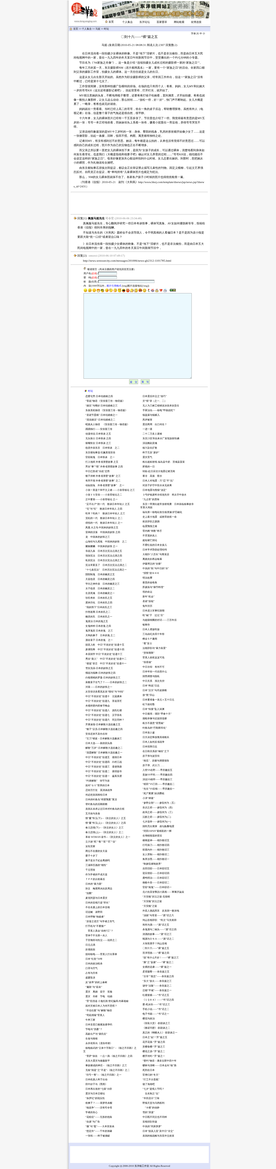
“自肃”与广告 (92, 1121)
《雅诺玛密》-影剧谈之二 (156, 1028)
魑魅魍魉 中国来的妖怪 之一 (101, 546)
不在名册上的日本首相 (97, 907)
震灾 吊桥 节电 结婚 (98, 996)
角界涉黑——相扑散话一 (156, 859)
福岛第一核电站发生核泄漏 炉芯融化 (162, 512)
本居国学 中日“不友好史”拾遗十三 (105, 654)
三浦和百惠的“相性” (96, 865)
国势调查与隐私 (151, 676)
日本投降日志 (150, 746)
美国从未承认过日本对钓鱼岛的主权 (104, 809)
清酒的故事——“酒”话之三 (157, 934)
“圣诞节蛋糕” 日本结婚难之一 (101, 415)
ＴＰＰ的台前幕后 (95, 879)
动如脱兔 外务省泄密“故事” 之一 (104, 485)
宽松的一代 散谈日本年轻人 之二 (104, 518)
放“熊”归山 (149, 695)
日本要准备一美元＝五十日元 (158, 699)
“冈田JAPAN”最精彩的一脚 (157, 831)
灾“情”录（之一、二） (155, 401)
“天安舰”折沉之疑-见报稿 (156, 896)
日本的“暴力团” (93, 884)
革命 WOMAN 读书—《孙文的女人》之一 (107, 837)
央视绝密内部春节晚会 (97, 705)
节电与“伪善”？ (93, 1029)
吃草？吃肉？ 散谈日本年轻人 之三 (105, 513)
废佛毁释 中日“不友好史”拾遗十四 (104, 649)
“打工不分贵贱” (151, 1079)
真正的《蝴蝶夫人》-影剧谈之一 (160, 1032)
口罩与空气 (91, 968)
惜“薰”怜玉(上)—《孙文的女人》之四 (105, 823)
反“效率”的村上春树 (96, 982)
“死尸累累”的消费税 (153, 793)
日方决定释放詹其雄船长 (156, 737)
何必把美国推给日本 (96, 795)
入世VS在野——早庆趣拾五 (157, 770)
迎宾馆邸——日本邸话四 (156, 873)
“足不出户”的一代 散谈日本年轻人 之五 (107, 504)
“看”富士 (147, 643)
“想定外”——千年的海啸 (98, 1131)
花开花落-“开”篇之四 (154, 1042)
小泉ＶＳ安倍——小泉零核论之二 (103, 494)
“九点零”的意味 (151, 499)
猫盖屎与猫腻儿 (151, 415)
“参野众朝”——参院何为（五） (159, 803)
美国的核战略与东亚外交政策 (158, 1135)
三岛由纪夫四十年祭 (153, 634)
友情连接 (196, 22)
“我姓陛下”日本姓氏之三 (98, 607)
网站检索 (179, 22)
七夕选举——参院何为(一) (157, 821)
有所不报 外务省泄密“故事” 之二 (103, 480)
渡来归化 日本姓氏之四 (98, 602)
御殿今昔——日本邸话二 (156, 882)
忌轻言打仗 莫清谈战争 (98, 790)
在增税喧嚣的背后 (152, 835)
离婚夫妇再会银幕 (152, 559)
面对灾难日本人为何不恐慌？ (101, 1006)
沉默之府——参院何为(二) (157, 817)
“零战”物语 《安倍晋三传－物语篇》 (105, 401)
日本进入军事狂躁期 (153, 610)
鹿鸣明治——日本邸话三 (156, 878)
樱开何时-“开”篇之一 (154, 1056)
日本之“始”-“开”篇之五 (155, 1037)
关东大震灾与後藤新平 (97, 1060)
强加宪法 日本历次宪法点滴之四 (103, 555)
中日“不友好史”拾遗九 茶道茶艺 (103, 701)
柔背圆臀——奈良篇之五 (156, 971)
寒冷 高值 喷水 (152, 476)
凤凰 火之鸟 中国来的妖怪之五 (101, 527)
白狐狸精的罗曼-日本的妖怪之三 (102, 677)
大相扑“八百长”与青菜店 (156, 554)
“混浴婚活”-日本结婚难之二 (100, 419)
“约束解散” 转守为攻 (97, 780)
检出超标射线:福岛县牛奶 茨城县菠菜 (165, 462)
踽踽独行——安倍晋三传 (98, 429)
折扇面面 (90, 949)
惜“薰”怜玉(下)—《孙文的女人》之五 (105, 818)
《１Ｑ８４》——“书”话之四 (158, 1000)
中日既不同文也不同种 (155, 1117)
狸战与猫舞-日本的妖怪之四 (101, 673)
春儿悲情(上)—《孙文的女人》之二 (104, 832)
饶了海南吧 (149, 1084)
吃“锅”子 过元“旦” (153, 615)
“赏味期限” (149, 653)
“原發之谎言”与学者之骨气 (100, 921)
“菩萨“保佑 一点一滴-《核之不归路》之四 (108, 1056)
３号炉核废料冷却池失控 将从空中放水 (164, 494)
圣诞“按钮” (149, 601)
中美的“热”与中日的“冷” (156, 568)
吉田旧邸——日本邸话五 (156, 868)
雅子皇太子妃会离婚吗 (97, 860)
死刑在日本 (149, 1070)
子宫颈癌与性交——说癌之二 (101, 940)
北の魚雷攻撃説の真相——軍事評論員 (163, 892)
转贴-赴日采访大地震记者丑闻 (159, 471)
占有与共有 (91, 973)
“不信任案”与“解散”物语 (98, 1010)
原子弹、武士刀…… (153, 765)
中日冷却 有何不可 (153, 667)
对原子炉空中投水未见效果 (157, 485)
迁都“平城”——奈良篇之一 (157, 990)
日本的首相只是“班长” (97, 902)
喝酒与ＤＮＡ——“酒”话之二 (158, 939)
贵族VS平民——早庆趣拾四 (157, 774)
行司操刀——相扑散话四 (156, 845)
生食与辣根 (91, 1038)
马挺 (97, 29)
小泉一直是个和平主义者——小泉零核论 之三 (110, 490)
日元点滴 (90, 945)
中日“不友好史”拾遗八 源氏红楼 (103, 710)
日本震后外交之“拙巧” (155, 396)
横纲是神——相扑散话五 (156, 840)
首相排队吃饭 (150, 1121)
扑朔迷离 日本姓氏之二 (97, 612)
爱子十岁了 (91, 855)
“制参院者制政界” (152, 864)
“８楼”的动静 (151, 1107)
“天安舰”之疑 (150, 906)
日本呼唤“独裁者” (95, 916)
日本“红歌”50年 (94, 959)
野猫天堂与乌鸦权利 (153, 1103)
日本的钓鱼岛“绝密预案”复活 (101, 799)
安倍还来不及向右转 (96, 734)
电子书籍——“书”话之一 (156, 1014)
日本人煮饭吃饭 (151, 629)
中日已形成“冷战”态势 (97, 471)
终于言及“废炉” (151, 452)
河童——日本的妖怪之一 (98, 687)
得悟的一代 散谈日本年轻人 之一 (104, 523)
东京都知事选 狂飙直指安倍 (100, 452)
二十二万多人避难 (152, 433)
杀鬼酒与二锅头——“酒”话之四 (159, 929)
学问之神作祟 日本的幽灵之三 (102, 584)
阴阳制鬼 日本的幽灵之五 (100, 574)
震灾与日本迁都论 (95, 1093)
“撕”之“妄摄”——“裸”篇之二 (158, 962)
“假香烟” (147, 662)
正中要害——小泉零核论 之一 (101, 499)
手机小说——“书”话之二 (156, 1009)
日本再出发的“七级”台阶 (98, 1089)
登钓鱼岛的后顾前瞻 (96, 804)
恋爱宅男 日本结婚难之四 (99, 396)
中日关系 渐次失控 (153, 681)
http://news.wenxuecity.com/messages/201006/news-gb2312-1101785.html (127, 260)
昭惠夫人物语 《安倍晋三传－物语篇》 (107, 424)
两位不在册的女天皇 (96, 851)
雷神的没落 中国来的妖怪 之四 (102, 532)
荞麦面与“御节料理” (153, 587)
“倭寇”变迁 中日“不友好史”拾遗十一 (106, 663)
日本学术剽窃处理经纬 (155, 549)
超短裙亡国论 (150, 540)
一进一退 (147, 429)
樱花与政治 (149, 1018)
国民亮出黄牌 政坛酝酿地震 (158, 826)
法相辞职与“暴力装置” (155, 648)
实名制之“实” (151, 1093)
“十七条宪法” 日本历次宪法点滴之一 (106, 569)
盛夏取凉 (90, 977)
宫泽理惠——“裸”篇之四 (156, 953)
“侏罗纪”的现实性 (95, 1098)
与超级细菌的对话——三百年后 (160, 620)
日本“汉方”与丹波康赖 (155, 690)
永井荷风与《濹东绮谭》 (98, 1043)
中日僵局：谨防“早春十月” (157, 714)
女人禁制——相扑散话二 (156, 854)
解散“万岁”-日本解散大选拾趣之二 (104, 748)
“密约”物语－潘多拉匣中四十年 (159, 1060)
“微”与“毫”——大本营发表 (99, 1126)
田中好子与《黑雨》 (96, 1084)
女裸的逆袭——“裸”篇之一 (157, 967)
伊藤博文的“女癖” (152, 563)
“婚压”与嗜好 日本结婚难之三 (101, 405)
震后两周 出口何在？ (155, 424)
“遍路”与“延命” (93, 987)
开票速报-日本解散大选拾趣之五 (102, 724)
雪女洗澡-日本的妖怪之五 (99, 668)
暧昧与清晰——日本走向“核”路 (159, 1065)
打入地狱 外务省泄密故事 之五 (101, 462)
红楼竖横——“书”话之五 (156, 995)
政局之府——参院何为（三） (158, 812)
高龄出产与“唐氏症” (96, 1034)
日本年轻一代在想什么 (155, 671)
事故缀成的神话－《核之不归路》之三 (106, 1065)
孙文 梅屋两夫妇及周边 (98, 888)
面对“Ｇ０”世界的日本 (97, 785)
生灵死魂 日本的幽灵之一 (100, 593)
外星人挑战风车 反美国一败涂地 (161, 910)
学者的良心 (91, 1112)
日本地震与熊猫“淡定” (155, 490)
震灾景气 (147, 457)
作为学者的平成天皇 (96, 874)
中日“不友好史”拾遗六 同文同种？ (104, 720)
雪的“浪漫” (149, 1112)
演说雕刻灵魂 (150, 443)
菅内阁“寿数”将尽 (152, 531)
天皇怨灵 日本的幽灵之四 (100, 579)
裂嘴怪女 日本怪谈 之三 (98, 443)
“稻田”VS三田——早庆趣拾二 (159, 784)
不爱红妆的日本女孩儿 (155, 545)
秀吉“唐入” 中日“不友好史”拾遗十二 (106, 659)
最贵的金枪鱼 (150, 582)
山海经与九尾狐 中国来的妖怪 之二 (106, 541)
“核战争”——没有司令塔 (98, 1107)
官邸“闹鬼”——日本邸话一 (157, 887)
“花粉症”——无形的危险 (98, 1117)
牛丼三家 (90, 1020)
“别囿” (89, 893)
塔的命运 (147, 592)
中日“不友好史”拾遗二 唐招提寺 (103, 771)
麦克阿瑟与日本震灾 (96, 898)
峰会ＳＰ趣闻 (150, 638)
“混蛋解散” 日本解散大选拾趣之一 (103, 752)
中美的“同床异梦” (152, 1126)
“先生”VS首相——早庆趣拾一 (159, 789)
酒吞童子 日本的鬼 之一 (99, 640)
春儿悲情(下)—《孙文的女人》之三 (104, 827)
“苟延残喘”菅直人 (95, 1015)
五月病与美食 (92, 813)
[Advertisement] (139, 203)
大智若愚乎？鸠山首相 (155, 943)
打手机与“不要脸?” (95, 926)
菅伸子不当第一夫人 (96, 935)
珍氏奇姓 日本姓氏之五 (98, 598)
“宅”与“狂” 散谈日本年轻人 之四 (103, 509)
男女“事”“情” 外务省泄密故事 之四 (104, 466)
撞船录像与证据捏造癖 (155, 718)
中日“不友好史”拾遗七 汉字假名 (103, 715)
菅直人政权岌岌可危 (153, 657)
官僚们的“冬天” (151, 1075)
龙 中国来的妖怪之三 (97, 537)
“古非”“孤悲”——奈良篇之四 (158, 976)
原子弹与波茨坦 (151, 756)
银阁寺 (146, 624)
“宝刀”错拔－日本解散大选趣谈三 (103, 738)
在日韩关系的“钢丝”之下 (156, 751)
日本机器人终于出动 (96, 1079)
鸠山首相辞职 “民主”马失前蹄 (159, 920)
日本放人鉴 (149, 732)
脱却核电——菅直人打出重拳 (101, 954)
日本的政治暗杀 (94, 963)
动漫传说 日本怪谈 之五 (98, 433)
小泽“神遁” (149, 798)
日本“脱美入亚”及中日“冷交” (158, 1131)
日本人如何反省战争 (153, 742)
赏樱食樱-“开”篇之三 (154, 1046)
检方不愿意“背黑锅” (153, 723)
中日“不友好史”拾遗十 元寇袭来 (103, 696)
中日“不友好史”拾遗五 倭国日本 (103, 757)
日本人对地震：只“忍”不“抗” (158, 480)
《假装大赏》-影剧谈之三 (156, 1023)
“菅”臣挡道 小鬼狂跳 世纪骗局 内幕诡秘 (106, 1001)
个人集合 (127, 22)
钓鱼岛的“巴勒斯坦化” (155, 728)
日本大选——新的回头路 (98, 743)
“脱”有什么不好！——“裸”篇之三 (161, 957)
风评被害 (147, 419)
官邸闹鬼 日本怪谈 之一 (100, 457)
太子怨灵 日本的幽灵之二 (100, 588)
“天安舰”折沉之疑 (152, 901)
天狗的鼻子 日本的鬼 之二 (100, 635)
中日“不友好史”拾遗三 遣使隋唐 (103, 766)
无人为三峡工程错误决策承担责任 (161, 405)
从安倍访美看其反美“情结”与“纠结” (104, 691)
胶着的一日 (149, 466)
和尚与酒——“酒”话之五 (156, 924)
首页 (75, 29)
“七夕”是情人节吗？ (153, 1089)
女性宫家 (90, 846)
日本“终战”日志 (151, 685)
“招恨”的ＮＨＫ (151, 573)
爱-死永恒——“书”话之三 (156, 1004)
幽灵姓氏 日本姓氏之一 (98, 616)
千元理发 (90, 870)
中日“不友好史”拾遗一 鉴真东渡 (103, 776)
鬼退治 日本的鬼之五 (96, 621)
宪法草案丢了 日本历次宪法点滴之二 (106, 565)
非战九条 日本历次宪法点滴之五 (103, 551)
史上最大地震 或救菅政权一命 (160, 517)
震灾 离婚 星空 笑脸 (98, 991)
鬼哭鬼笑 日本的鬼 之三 (99, 630)
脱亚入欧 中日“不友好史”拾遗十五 (104, 644)
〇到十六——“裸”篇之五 (156, 948)
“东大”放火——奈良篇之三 (157, 981)
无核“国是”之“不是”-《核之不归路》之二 (107, 1070)
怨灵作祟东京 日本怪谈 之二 (102, 448)
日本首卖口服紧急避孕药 (98, 1024)
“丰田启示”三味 (151, 1098)
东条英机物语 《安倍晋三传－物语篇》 (106, 410)
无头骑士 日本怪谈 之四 (98, 438)
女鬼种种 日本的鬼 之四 (98, 626)
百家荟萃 (162, 22)
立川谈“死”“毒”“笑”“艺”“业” (100, 841)
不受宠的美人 (150, 535)
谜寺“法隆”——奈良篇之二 (157, 985)
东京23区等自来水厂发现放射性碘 (161, 438)
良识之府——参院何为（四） (158, 807)
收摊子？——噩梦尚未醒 (98, 1103)
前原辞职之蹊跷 (151, 521)
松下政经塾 (149, 704)
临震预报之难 (150, 526)
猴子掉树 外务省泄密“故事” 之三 (103, 476)
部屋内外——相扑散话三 (156, 849)
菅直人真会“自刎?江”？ (99, 930)
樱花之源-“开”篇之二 (154, 1051)
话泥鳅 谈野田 (94, 912)
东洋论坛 (144, 22)
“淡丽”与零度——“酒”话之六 (158, 915)
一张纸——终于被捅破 (97, 1135)
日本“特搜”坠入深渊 (153, 709)
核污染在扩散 (150, 448)
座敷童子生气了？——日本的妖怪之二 (106, 682)
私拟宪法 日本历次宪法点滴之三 (103, 560)
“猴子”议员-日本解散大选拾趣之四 (104, 729)
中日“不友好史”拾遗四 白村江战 (103, 762)
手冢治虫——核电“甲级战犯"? (159, 410)
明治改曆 (147, 578)
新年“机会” (149, 596)
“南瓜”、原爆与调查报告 (156, 760)
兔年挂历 (147, 606)
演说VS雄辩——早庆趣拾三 (158, 779)
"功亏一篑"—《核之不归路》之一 (103, 1075)
